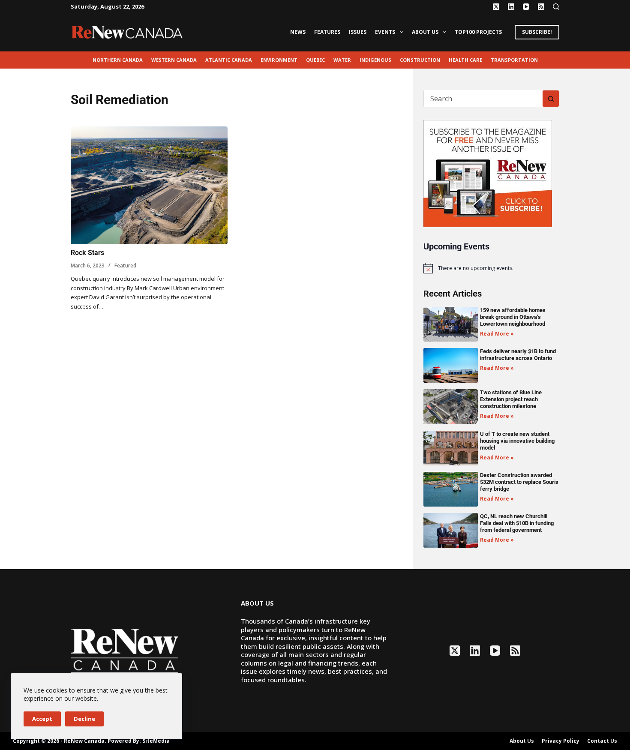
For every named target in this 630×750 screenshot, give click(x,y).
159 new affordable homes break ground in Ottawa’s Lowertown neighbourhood (513, 317)
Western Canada (174, 60)
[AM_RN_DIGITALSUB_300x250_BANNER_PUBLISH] (487, 172)
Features (327, 32)
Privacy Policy (560, 741)
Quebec (315, 60)
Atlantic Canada (228, 60)
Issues (357, 32)
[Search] (556, 6)
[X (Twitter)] (496, 6)
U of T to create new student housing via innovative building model (517, 441)
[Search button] (551, 98)
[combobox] (483, 98)
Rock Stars (87, 253)
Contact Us (602, 741)
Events (385, 32)
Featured (125, 265)
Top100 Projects (478, 32)
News (298, 32)
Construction (420, 60)
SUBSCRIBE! (537, 32)
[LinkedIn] (511, 6)
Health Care (465, 60)
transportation (514, 60)
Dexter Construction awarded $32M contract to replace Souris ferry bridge (519, 482)
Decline (84, 719)
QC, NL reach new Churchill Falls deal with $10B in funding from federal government (517, 523)
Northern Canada (118, 60)
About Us (425, 32)
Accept (42, 719)
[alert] (491, 268)
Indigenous (375, 60)
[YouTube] (526, 6)
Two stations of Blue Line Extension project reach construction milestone (511, 399)
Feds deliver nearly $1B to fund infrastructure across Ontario (518, 354)
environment (279, 60)
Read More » (497, 333)
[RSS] (541, 6)
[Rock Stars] (149, 185)
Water (342, 60)
